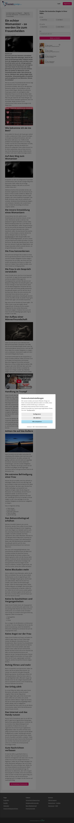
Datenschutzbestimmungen (41, 426)
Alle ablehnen (37, 418)
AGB (34, 426)
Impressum (29, 426)
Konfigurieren (31, 410)
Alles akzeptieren (37, 421)
